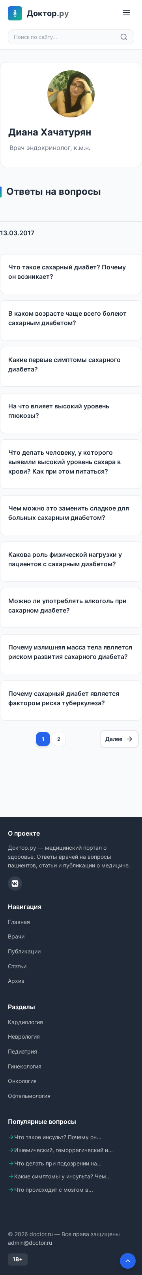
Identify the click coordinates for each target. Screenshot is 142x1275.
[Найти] (124, 37)
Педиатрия (22, 1051)
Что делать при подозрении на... (58, 1163)
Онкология (22, 1080)
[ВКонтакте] (15, 883)
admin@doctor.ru (30, 1242)
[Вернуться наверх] (128, 1261)
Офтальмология (29, 1095)
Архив (16, 980)
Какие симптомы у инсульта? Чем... (62, 1176)
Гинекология (24, 1066)
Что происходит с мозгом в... (53, 1189)
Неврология (24, 1036)
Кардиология (25, 1022)
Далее (113, 738)
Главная (19, 921)
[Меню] (126, 13)
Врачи (16, 936)
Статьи (17, 966)
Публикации (24, 951)
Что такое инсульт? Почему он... (57, 1137)
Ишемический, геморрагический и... (63, 1150)
